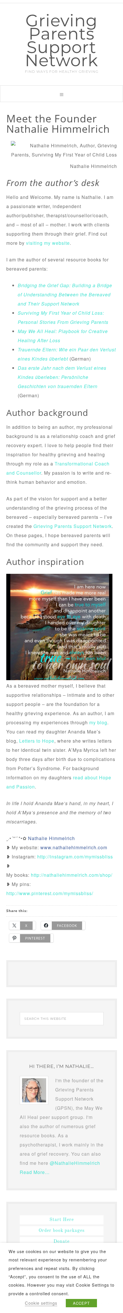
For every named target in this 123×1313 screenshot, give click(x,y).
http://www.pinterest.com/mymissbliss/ (49, 893)
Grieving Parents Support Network (61, 40)
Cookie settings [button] (41, 1303)
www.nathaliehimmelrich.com (73, 847)
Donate (61, 1241)
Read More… (35, 1172)
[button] (61, 93)
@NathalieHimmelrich (75, 1163)
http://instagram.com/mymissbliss (75, 856)
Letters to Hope (36, 740)
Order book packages (62, 1230)
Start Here (61, 1220)
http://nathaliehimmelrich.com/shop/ (71, 875)
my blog (98, 722)
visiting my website (48, 243)
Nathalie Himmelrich (51, 838)
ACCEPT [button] (81, 1303)
